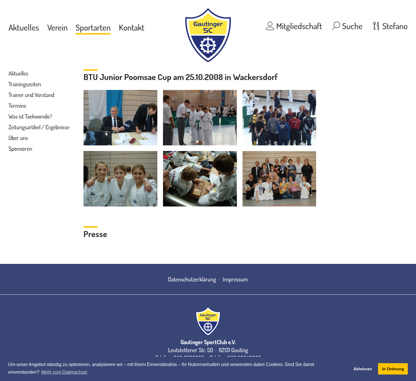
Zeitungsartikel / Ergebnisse (38, 127)
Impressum (235, 279)
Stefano (394, 25)
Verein (57, 27)
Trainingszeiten (24, 84)
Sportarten (93, 27)
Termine (17, 105)
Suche (351, 25)
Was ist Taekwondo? (30, 116)
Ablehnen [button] (362, 369)
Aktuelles (23, 27)
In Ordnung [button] (393, 369)
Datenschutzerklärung (192, 279)
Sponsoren (20, 148)
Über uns (18, 137)
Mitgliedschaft (298, 25)
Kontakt (131, 27)
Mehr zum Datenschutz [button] (64, 372)
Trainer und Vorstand (31, 94)
